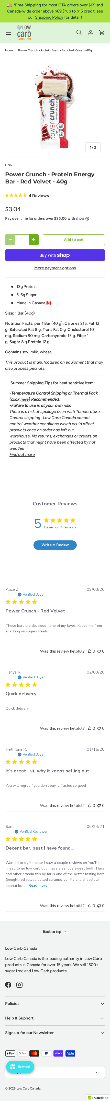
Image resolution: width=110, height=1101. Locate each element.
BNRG (10, 165)
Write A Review (55, 544)
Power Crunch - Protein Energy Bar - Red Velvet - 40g (55, 50)
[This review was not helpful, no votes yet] (99, 651)
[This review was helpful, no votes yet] (89, 651)
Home (9, 50)
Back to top (52, 932)
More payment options (55, 267)
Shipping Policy (49, 17)
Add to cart (73, 239)
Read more (37, 885)
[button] (101, 32)
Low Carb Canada (28, 1088)
